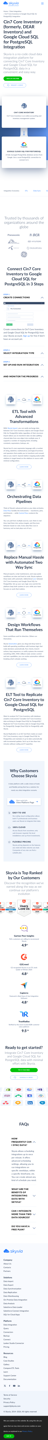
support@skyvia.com (11, 1406)
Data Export (8, 1285)
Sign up (26, 336)
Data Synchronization (12, 1289)
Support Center (9, 1376)
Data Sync (37, 191)
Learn (5, 1372)
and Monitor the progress (20, 377)
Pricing (6, 1347)
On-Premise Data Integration (15, 1300)
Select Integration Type (18, 353)
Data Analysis (9, 1303)
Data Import (8, 1281)
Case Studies (8, 1361)
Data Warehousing (11, 1296)
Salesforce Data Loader (12, 1307)
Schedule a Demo (26, 1077)
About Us (7, 1264)
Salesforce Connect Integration (16, 1311)
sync (34, 579)
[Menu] (42, 3)
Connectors (8, 1332)
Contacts (7, 1267)
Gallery (6, 1364)
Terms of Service (10, 1395)
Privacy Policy (9, 1402)
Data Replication (10, 1292)
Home (5, 11)
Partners (6, 1271)
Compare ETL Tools (11, 1368)
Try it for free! (24, 1070)
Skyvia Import (12, 428)
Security (6, 1399)
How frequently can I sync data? (22, 1142)
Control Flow (23, 513)
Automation (13, 644)
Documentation (9, 1379)
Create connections (16, 298)
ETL (26, 191)
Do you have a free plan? (21, 1228)
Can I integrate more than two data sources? (22, 1214)
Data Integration (15, 11)
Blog (5, 1357)
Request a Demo (17, 85)
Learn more (24, 467)
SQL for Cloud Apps (11, 1315)
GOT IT (9, 1436)
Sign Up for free (13, 78)
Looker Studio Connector (13, 1343)
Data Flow (7, 511)
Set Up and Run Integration (21, 365)
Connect (6, 1340)
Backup (6, 1336)
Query (6, 1328)
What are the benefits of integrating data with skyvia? (20, 1195)
